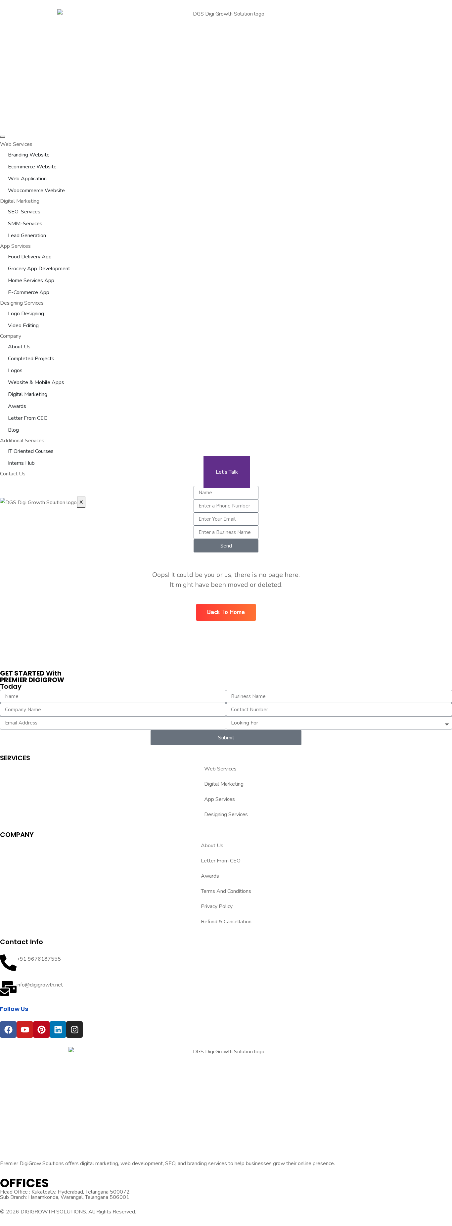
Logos (15, 370)
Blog (13, 430)
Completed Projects (31, 358)
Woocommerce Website (36, 190)
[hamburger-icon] (2, 137)
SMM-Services (25, 223)
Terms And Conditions (226, 891)
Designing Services (22, 303)
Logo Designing (26, 313)
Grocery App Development (39, 268)
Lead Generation (27, 235)
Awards (17, 406)
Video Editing (23, 325)
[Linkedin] (58, 1029)
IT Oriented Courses (31, 451)
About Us (19, 346)
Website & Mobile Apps (36, 382)
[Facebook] (8, 1029)
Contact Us (12, 473)
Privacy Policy (217, 906)
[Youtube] (25, 1029)
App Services (15, 246)
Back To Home (226, 612)
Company (10, 336)
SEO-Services (24, 211)
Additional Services (22, 440)
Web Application (27, 178)
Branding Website (29, 154)
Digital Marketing (19, 201)
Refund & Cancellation (226, 921)
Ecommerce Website (32, 166)
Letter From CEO (28, 418)
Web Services (16, 144)
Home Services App (31, 280)
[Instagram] (74, 1029)
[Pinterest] (41, 1029)
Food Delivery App (30, 256)
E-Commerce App (28, 292)
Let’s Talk (227, 472)
